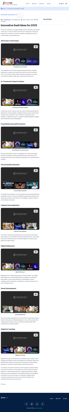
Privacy (65, 398)
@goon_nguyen (38, 408)
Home (4, 8)
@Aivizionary (7, 19)
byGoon (17, 19)
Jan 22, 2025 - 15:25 (28, 19)
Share (4, 21)
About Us (58, 398)
